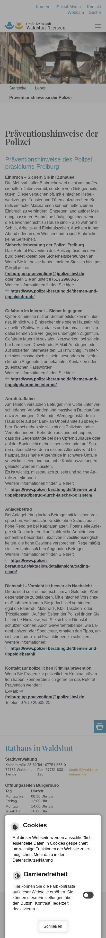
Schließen (52, 926)
